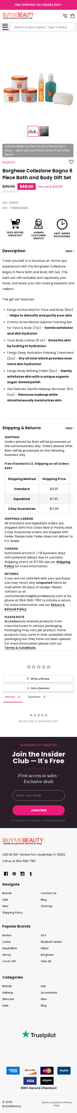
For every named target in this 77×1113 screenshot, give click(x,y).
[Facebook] (5, 873)
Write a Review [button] (40, 678)
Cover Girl (9, 961)
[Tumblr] (30, 873)
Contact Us (48, 893)
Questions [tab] (34, 696)
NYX (43, 935)
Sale (5, 900)
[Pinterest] (14, 873)
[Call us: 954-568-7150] (65, 16)
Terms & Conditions (20, 648)
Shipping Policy (12, 913)
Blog (44, 900)
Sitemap (47, 906)
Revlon (6, 935)
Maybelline (9, 948)
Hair (43, 986)
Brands (7, 893)
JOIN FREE (39, 810)
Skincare (8, 999)
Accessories (49, 993)
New (5, 906)
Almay (6, 955)
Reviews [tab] (10, 696)
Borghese (47, 955)
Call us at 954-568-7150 (19, 861)
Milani (45, 948)
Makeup (7, 993)
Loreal (6, 942)
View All (46, 961)
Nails (5, 1006)
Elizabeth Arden (51, 942)
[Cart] (73, 16)
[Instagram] (22, 873)
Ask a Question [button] (40, 688)
